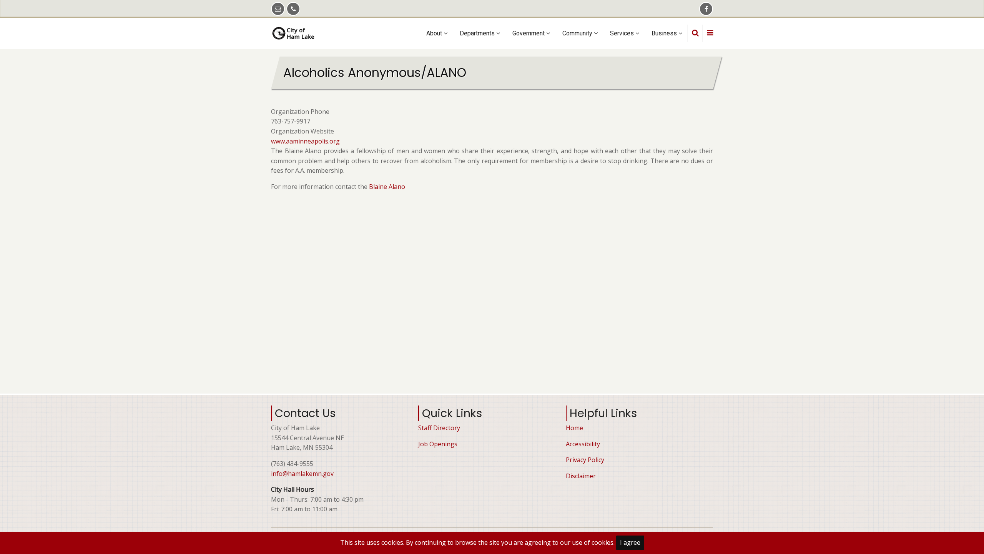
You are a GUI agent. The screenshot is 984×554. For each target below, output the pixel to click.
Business (665, 33)
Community (578, 33)
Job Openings (437, 444)
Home (574, 428)
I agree (630, 542)
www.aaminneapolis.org (305, 141)
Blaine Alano (388, 186)
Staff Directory (439, 428)
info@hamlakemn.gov (302, 473)
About (435, 33)
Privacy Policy (585, 460)
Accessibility (583, 444)
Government (529, 33)
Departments (478, 33)
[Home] (294, 32)
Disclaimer (581, 476)
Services (622, 33)
